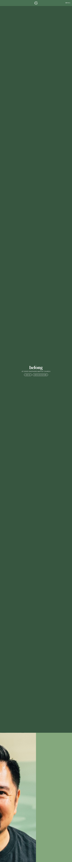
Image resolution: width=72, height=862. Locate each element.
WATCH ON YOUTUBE (40, 374)
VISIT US (28, 374)
